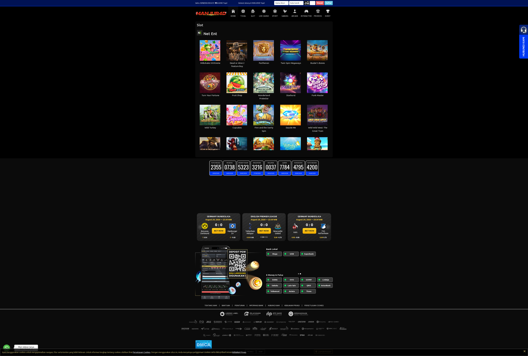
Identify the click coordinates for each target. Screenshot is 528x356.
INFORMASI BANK (256, 305)
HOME (233, 16)
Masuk (320, 3)
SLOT (253, 16)
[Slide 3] (265, 237)
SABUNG (285, 16)
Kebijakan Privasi (239, 352)
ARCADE (295, 16)
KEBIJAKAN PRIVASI (292, 305)
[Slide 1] (261, 237)
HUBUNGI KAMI (274, 305)
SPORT (275, 16)
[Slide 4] (266, 237)
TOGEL (243, 16)
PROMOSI (318, 16)
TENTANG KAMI (210, 305)
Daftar (329, 3)
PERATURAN (240, 305)
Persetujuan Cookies (141, 352)
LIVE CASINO (264, 16)
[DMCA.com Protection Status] (203, 344)
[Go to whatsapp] (6, 348)
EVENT (328, 16)
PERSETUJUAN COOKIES (314, 305)
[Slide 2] (263, 237)
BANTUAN (226, 305)
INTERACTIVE (306, 16)
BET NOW (218, 231)
